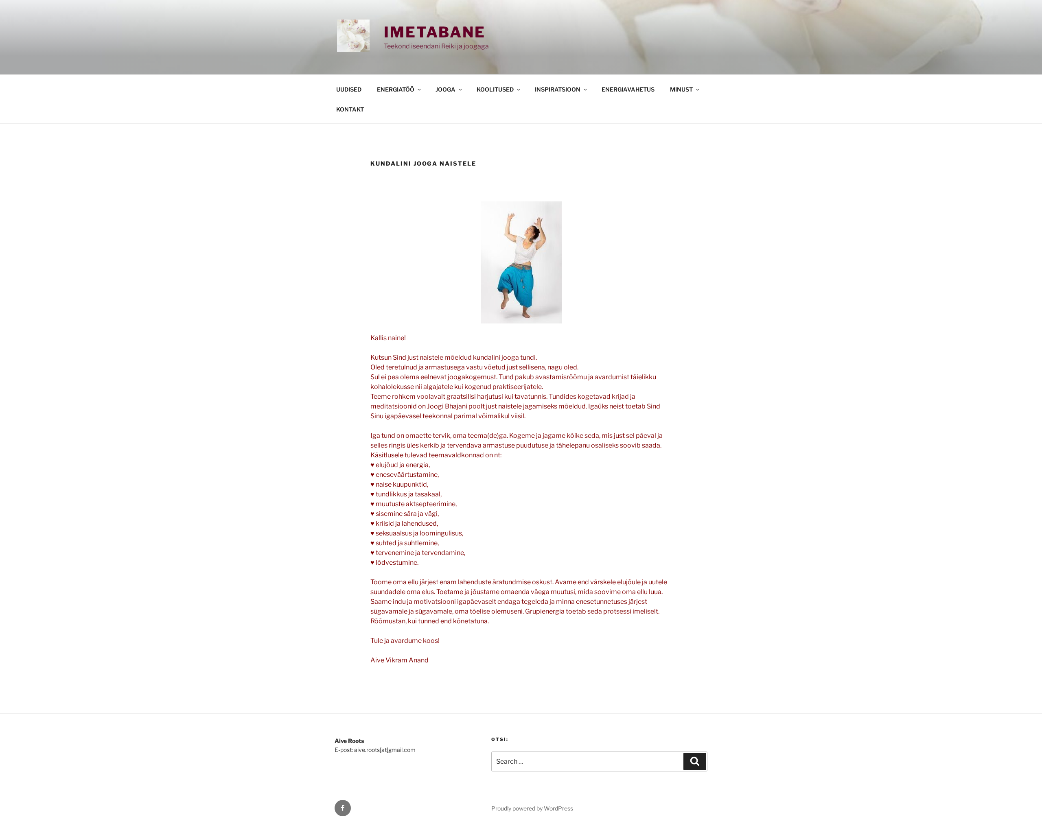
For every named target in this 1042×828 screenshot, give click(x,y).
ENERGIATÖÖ (395, 89)
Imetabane (435, 32)
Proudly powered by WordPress (532, 808)
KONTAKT (350, 109)
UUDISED (348, 89)
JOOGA (445, 89)
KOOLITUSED (495, 89)
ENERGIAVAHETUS (628, 89)
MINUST (681, 89)
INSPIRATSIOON (557, 89)
